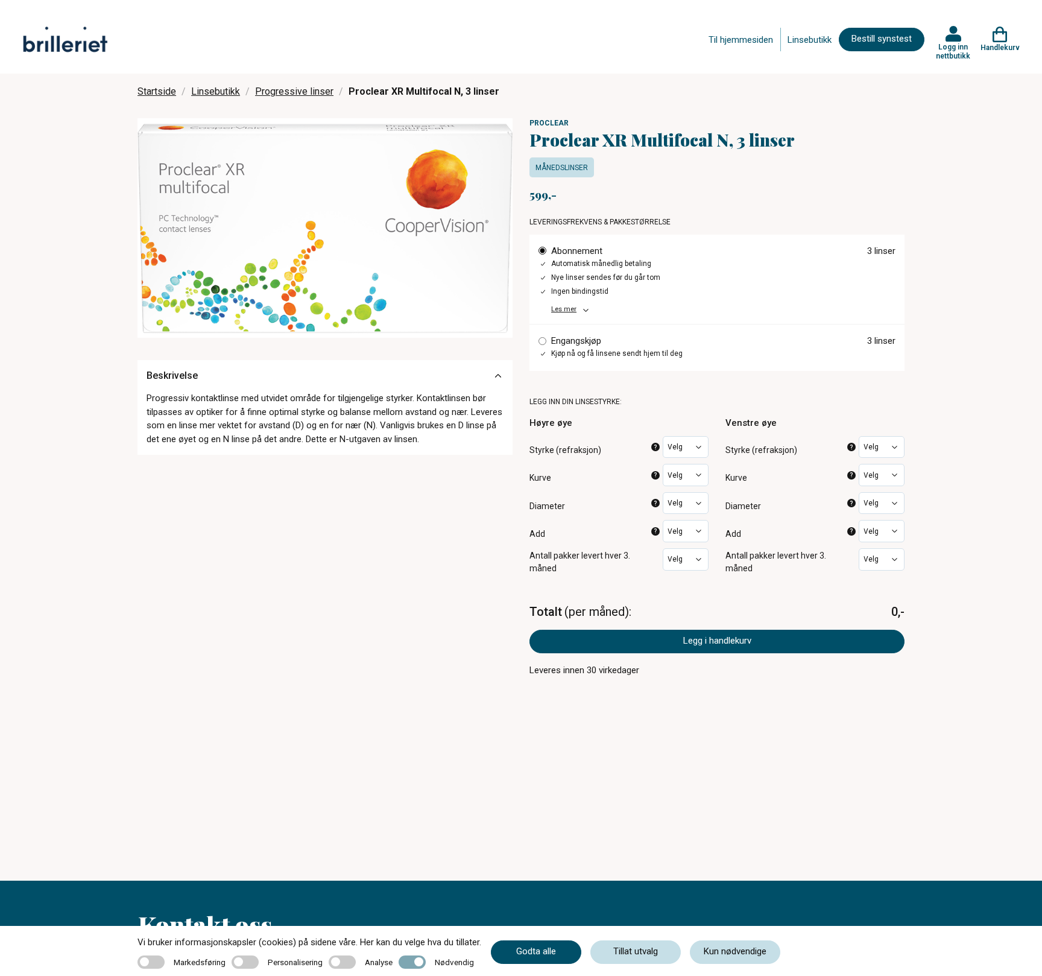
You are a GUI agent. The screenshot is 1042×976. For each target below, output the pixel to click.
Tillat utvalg (635, 951)
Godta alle (536, 951)
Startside (156, 91)
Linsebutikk (810, 39)
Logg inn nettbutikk (953, 51)
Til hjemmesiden (741, 39)
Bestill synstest (881, 38)
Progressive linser (294, 91)
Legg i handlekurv (717, 640)
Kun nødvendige (735, 951)
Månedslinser (561, 167)
